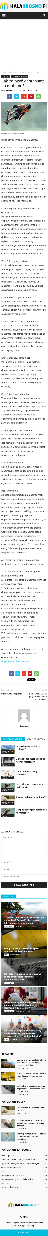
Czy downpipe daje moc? (12, 694)
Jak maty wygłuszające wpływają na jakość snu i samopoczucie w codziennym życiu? (22, 977)
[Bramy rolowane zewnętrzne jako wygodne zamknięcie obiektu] (24, 944)
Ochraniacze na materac (19, 76)
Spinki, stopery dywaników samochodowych (20, 1163)
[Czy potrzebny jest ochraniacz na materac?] (8, 812)
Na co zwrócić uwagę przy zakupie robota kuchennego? (37, 697)
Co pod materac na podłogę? (31, 797)
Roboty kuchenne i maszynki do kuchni (18, 1159)
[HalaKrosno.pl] (24, 6)
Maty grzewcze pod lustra (12, 1175)
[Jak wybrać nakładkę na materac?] (8, 749)
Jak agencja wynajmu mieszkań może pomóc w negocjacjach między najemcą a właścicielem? (23, 1005)
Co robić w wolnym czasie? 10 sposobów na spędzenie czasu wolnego (30, 1123)
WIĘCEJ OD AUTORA (36, 739)
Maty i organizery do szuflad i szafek (17, 1179)
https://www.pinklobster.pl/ (15, 661)
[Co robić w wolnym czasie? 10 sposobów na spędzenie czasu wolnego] (8, 1123)
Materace (5, 1183)
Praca (6, 955)
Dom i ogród (6, 76)
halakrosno (19, 926)
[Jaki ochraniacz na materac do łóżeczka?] (8, 787)
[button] (44, 15)
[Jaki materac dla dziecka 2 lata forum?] (8, 1111)
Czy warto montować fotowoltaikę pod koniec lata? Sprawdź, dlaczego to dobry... (31, 1062)
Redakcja (10, 90)
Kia (2, 1171)
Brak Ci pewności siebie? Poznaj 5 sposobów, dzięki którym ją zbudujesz (31, 1136)
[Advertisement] (24, 44)
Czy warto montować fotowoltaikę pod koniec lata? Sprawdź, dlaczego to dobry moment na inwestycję (24, 920)
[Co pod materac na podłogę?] (8, 800)
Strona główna (6, 72)
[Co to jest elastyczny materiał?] (8, 774)
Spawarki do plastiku (10, 1187)
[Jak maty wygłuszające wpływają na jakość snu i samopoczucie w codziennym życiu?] (24, 972)
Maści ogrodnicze (9, 1155)
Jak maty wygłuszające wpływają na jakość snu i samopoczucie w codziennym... (31, 1088)
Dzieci (6, 1039)
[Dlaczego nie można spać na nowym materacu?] (8, 761)
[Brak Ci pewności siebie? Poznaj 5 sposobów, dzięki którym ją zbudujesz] (8, 1137)
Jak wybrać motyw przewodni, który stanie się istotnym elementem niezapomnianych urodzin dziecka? (22, 1033)
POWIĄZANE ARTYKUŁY (13, 739)
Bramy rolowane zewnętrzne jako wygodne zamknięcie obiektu (21, 950)
